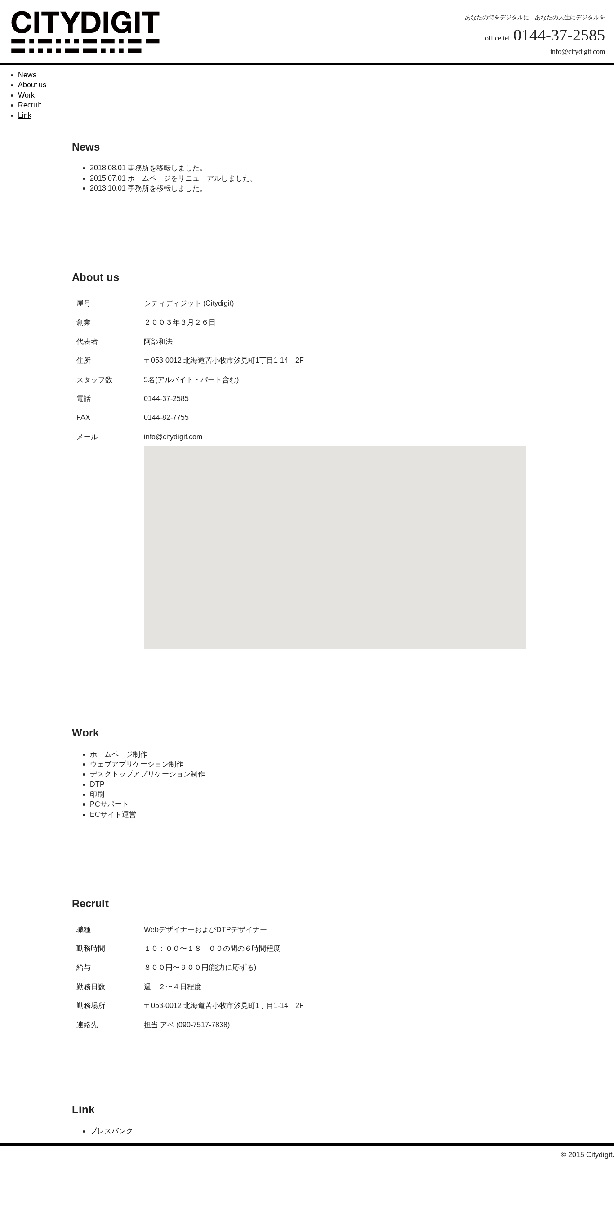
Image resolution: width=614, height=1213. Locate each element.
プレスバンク (111, 1131)
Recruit (29, 105)
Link (24, 115)
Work (26, 95)
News (27, 75)
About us (32, 85)
